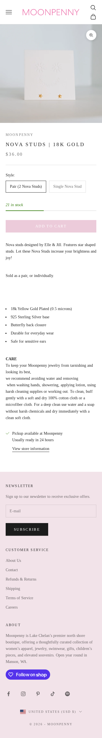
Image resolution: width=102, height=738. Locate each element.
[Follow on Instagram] (23, 694)
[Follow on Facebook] (8, 694)
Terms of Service (19, 598)
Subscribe (27, 529)
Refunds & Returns (21, 579)
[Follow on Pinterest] (38, 694)
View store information (30, 449)
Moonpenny (19, 135)
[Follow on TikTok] (53, 694)
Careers (12, 607)
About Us (13, 560)
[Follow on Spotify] (67, 694)
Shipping (13, 588)
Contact (12, 570)
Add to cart (51, 226)
